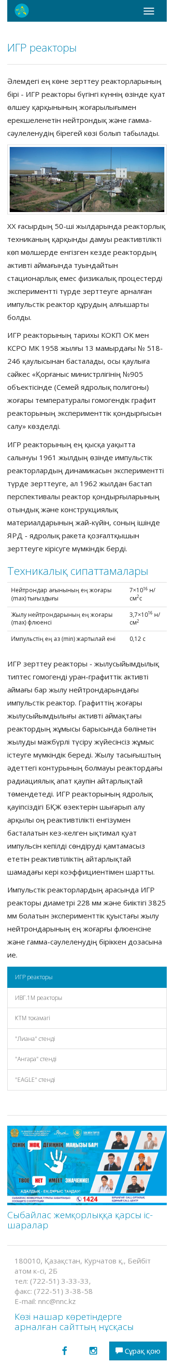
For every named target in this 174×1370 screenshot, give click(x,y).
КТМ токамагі (32, 1018)
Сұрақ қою (141, 1351)
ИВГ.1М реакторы (38, 998)
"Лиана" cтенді (35, 1039)
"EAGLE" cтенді (35, 1080)
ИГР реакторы (34, 977)
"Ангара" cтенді (36, 1059)
